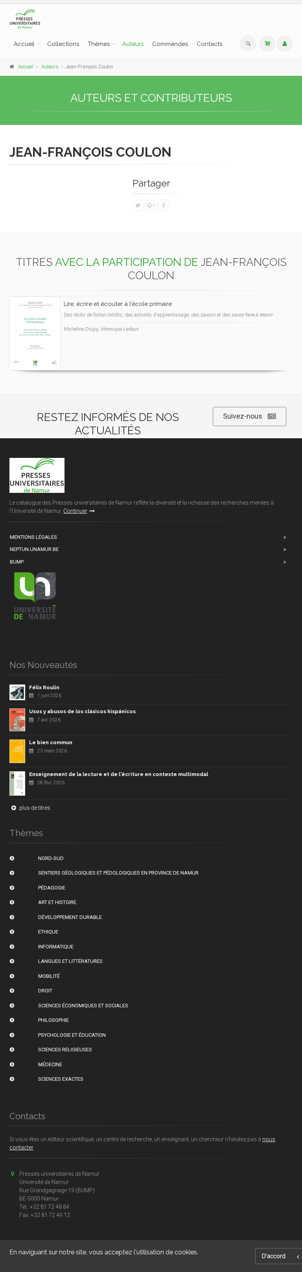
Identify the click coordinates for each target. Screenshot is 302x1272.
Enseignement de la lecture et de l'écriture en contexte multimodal (118, 774)
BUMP (17, 562)
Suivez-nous (242, 416)
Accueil (24, 44)
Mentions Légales (33, 537)
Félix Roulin (44, 687)
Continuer (75, 511)
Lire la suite (257, 334)
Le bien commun (50, 742)
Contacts (209, 44)
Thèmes (99, 44)
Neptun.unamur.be (34, 549)
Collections (63, 44)
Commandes (170, 44)
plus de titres (34, 808)
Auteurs (133, 44)
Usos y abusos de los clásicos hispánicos (82, 711)
